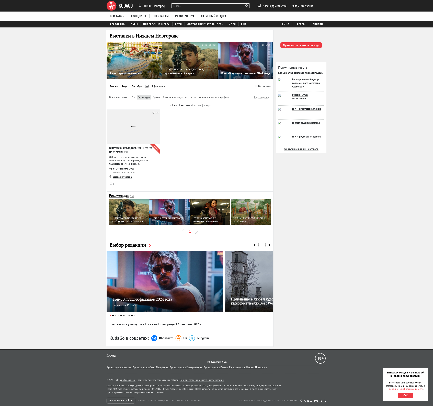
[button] (256, 245)
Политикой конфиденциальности (405, 388)
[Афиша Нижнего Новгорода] (120, 6)
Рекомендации (121, 195)
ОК (405, 395)
